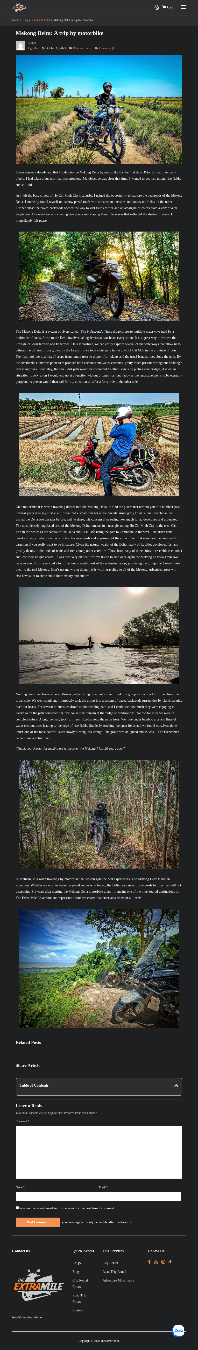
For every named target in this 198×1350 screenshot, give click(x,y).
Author (32, 43)
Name (20, 1187)
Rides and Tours (82, 48)
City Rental (110, 1263)
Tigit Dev (33, 48)
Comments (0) (107, 48)
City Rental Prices (80, 1283)
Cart (170, 7)
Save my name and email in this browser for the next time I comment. (67, 1208)
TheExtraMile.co (110, 1341)
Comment (22, 1121)
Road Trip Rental (114, 1272)
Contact (77, 1310)
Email (103, 1187)
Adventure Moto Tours (118, 1280)
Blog (75, 1272)
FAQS (76, 1263)
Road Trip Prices (79, 1298)
